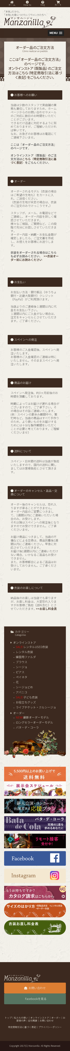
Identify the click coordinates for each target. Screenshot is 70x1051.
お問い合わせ (37, 988)
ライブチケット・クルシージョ (36, 707)
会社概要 (32, 1021)
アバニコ (21, 692)
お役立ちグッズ (26, 702)
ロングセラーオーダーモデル (34, 722)
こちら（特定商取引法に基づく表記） (38, 75)
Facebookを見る (35, 998)
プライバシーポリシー (50, 1027)
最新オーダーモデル (32, 717)
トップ (8, 1018)
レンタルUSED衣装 (32, 646)
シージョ (21, 667)
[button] (56, 33)
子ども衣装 (27, 697)
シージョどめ (24, 687)
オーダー (19, 713)
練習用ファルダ (26, 657)
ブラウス (21, 662)
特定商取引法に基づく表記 (22, 1027)
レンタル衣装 (24, 652)
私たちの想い (21, 1018)
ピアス (20, 672)
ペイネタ (21, 677)
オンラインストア (24, 642)
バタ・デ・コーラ (27, 727)
